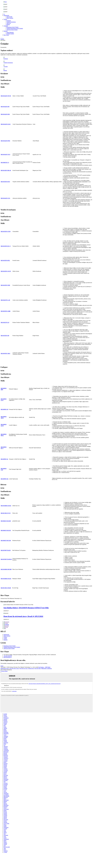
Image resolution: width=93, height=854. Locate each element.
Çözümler (5, 25)
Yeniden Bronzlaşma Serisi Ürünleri (14, 28)
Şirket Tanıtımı (9, 18)
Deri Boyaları (37, 668)
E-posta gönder (4, 671)
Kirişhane (8, 20)
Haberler (5, 31)
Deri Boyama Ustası (14, 668)
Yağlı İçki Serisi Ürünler (12, 29)
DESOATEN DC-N (6, 246)
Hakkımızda (6, 15)
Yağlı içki (8, 23)
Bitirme (8, 24)
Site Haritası (41, 667)
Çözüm (5, 638)
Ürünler (5, 19)
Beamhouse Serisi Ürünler (12, 27)
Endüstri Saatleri (10, 33)
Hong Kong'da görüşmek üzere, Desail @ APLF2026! (23, 616)
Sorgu (2, 665)
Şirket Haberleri (10, 32)
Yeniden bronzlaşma (11, 22)
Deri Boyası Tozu (23, 668)
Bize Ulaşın (6, 35)
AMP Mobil (47, 667)
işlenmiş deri (31, 668)
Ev (4, 14)
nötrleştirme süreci (5, 668)
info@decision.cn (7, 657)
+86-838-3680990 (7, 656)
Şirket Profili (9, 16)
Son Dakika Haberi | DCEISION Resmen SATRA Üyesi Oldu (26, 608)
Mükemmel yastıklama (46, 668)
